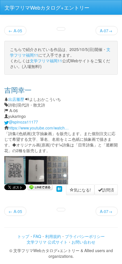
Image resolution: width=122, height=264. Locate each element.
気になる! (82, 190)
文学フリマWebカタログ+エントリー (47, 7)
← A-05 (15, 30)
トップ (23, 236)
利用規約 (53, 236)
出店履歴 (16, 99)
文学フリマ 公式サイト (47, 242)
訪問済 (108, 190)
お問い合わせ (83, 242)
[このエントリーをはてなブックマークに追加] (59, 188)
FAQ (37, 236)
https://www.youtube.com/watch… (38, 128)
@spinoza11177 (23, 122)
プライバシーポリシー (85, 236)
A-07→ (106, 30)
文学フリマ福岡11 (46, 60)
